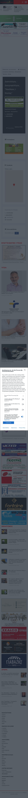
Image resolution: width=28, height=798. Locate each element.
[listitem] (14, 396)
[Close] (25, 370)
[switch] (22, 399)
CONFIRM (8, 422)
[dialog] (14, 399)
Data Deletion (6, 427)
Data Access (14, 427)
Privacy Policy (22, 427)
